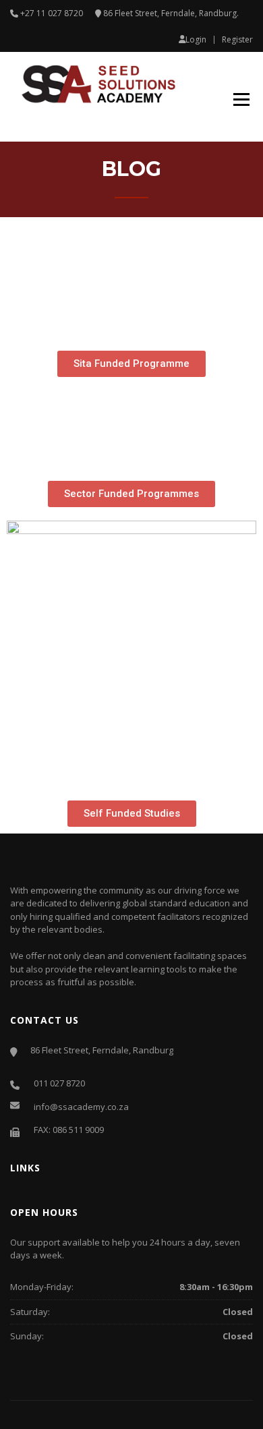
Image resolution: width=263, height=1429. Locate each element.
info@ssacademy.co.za (81, 1107)
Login (195, 39)
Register (237, 40)
